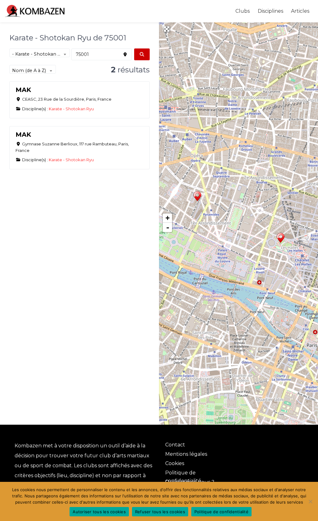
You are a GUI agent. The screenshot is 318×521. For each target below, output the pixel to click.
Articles (300, 11)
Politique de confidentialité (221, 511)
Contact (175, 445)
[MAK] (197, 197)
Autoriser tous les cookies (99, 511)
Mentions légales (186, 454)
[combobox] (39, 52)
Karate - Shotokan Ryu (71, 108)
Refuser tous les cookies (160, 511)
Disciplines (270, 11)
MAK (23, 90)
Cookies (174, 463)
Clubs (242, 11)
